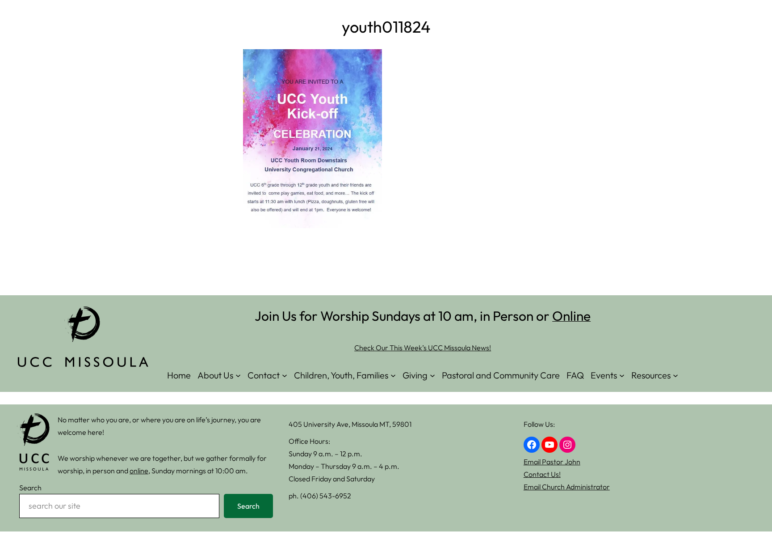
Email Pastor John (552, 461)
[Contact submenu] (284, 375)
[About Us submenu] (238, 375)
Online (571, 315)
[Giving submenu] (432, 375)
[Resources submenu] (675, 375)
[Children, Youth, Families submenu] (393, 375)
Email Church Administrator (567, 486)
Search (30, 487)
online (139, 470)
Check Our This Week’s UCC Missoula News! (422, 347)
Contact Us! (542, 474)
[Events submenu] (622, 375)
